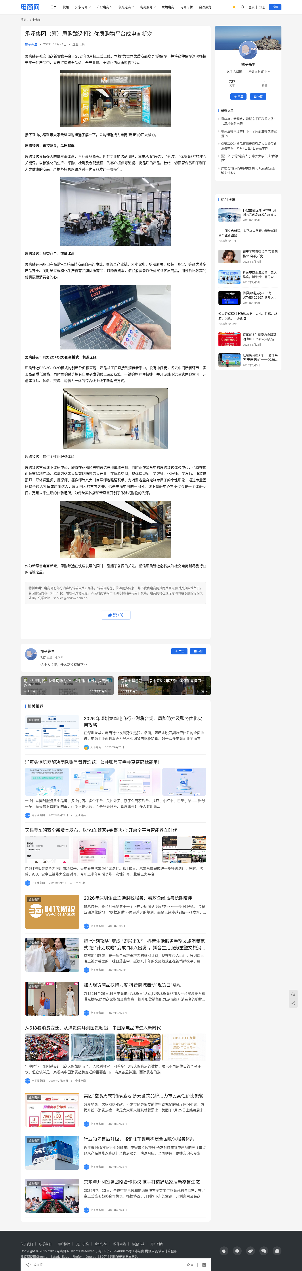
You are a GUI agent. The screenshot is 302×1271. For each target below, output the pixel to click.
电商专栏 (186, 7)
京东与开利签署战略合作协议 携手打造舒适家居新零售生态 (142, 1182)
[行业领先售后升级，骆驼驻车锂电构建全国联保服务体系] (52, 1153)
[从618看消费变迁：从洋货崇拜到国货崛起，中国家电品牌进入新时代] (115, 1047)
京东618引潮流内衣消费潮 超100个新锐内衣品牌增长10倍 (260, 339)
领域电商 (125, 7)
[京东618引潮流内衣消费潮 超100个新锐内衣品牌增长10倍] (229, 339)
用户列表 (157, 1244)
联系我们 (45, 1244)
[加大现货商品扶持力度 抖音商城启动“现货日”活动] (52, 999)
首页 (53, 7)
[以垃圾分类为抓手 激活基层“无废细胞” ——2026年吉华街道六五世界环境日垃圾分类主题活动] (229, 360)
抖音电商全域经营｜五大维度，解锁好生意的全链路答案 (260, 276)
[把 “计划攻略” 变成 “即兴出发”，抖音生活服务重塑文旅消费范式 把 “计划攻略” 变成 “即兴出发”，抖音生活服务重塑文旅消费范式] (52, 955)
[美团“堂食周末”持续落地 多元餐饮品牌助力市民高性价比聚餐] (52, 1110)
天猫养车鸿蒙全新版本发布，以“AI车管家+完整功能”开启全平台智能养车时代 (101, 830)
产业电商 (103, 7)
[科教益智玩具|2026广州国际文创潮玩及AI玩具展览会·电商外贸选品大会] (229, 215)
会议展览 (205, 7)
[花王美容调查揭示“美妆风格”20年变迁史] (229, 257)
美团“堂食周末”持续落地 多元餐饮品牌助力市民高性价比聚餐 (143, 1096)
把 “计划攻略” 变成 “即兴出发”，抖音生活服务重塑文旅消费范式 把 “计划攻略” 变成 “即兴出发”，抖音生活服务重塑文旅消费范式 (145, 944)
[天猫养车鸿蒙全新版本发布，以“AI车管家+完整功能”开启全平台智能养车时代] (115, 849)
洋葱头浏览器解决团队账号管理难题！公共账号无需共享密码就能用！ (93, 762)
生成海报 (36, 1265)
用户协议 (64, 1244)
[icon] (224, 1250)
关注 (181, 651)
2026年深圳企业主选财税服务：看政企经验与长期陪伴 (138, 898)
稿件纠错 (119, 1244)
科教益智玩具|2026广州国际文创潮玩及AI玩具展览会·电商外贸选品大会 (260, 214)
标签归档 (138, 1244)
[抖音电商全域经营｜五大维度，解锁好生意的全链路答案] (229, 277)
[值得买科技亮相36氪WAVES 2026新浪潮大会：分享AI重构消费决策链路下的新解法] (229, 298)
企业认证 (101, 1244)
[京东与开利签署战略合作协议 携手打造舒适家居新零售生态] (52, 1196)
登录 (251, 7)
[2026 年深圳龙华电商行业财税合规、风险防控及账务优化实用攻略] (52, 732)
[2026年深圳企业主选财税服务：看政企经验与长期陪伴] (52, 912)
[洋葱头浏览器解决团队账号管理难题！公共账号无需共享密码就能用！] (115, 781)
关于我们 (27, 1244)
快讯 (66, 7)
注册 (262, 7)
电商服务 (146, 7)
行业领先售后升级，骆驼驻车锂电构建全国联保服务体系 (139, 1139)
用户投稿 (82, 1244)
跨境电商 (168, 7)
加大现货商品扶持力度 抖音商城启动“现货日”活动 (132, 985)
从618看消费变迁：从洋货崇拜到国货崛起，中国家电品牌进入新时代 (93, 1028)
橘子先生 (31, 44)
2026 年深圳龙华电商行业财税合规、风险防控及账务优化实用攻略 (143, 722)
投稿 (275, 7)
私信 (200, 651)
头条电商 (81, 7)
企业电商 (78, 44)
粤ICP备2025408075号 (115, 1251)
